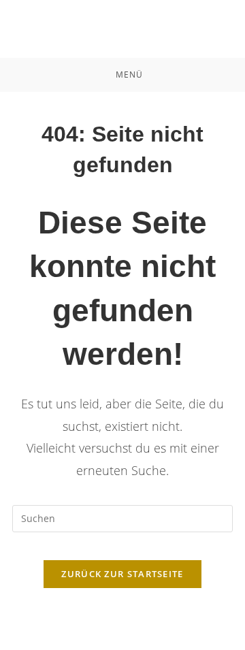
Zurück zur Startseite (122, 574)
